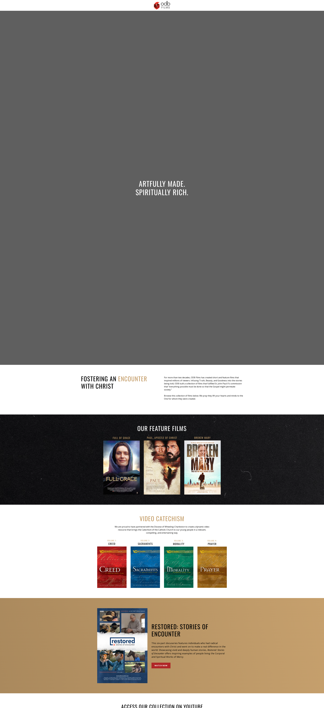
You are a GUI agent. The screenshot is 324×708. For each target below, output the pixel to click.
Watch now (161, 665)
